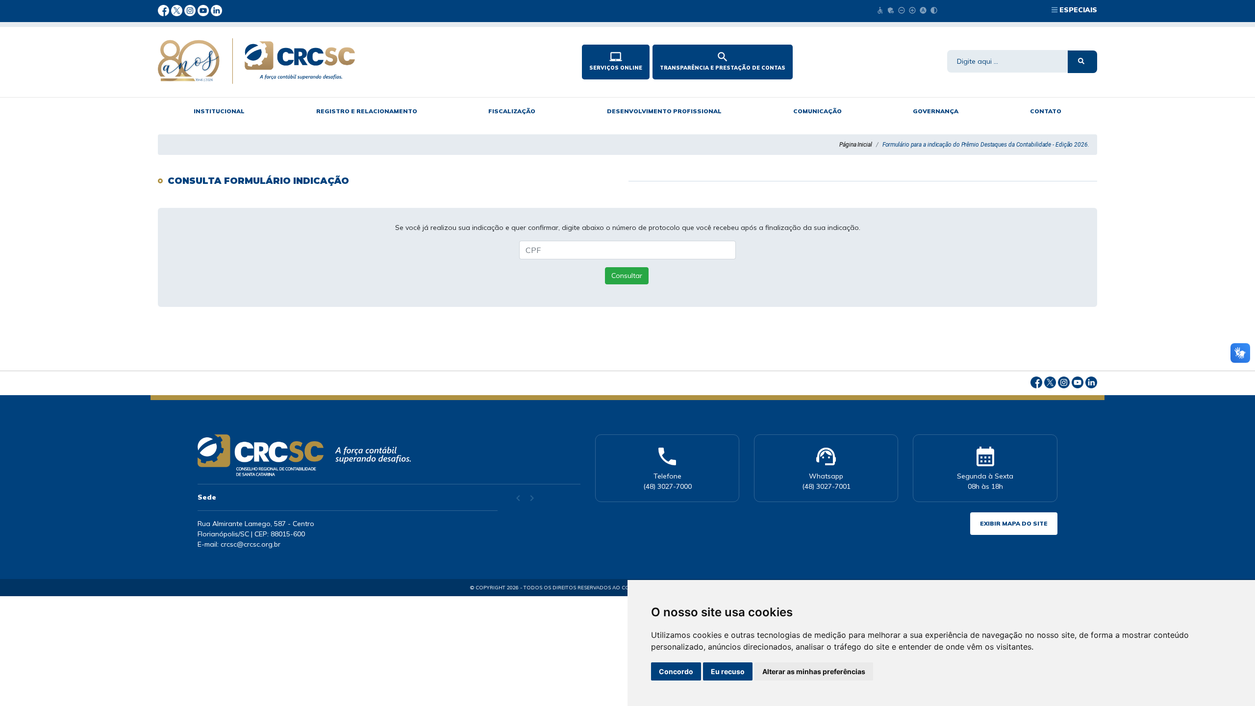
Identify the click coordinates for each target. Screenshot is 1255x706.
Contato (1045, 111)
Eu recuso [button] (728, 671)
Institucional (219, 111)
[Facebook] (164, 9)
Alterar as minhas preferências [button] (813, 671)
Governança (935, 111)
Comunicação (817, 111)
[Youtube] (204, 9)
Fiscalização (511, 111)
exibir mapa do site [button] (1014, 523)
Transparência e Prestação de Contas (722, 60)
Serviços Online (615, 60)
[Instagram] (191, 9)
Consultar (626, 275)
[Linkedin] (216, 9)
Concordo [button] (676, 671)
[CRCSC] (349, 61)
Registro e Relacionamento (366, 111)
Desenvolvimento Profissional (664, 111)
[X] (177, 9)
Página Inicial (855, 144)
